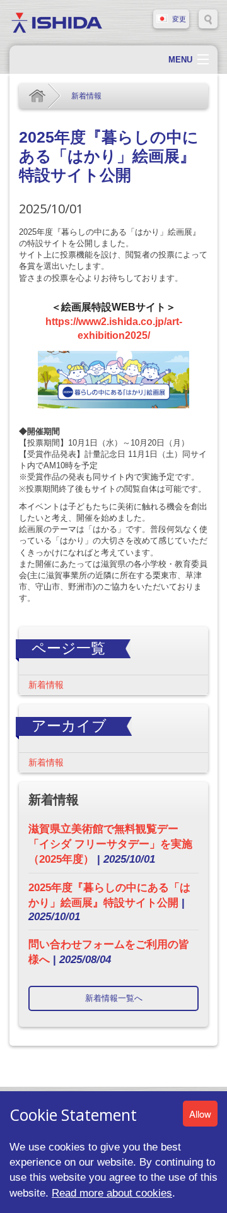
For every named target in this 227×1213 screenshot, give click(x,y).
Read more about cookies (112, 1192)
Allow (200, 1113)
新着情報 (86, 96)
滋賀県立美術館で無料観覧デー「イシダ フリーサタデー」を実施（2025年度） (110, 843)
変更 (179, 19)
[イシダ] (56, 21)
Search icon (208, 18)
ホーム (37, 96)
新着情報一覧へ (114, 998)
